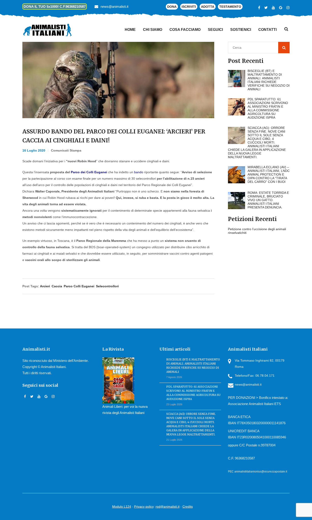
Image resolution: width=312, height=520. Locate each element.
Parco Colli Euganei (79, 286)
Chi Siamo (152, 30)
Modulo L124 (121, 506)
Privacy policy (144, 506)
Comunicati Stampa (66, 150)
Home (130, 30)
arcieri (45, 286)
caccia (57, 286)
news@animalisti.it (114, 6)
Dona (172, 6)
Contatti (267, 30)
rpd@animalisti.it (168, 506)
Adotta (207, 6)
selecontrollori (107, 286)
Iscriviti (189, 6)
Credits (187, 506)
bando (138, 172)
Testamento (230, 6)
